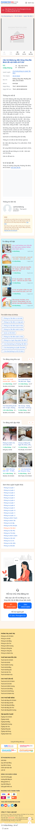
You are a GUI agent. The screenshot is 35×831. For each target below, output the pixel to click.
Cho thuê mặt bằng (8, 698)
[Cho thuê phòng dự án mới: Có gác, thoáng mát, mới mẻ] (10, 396)
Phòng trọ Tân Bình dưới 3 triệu (13, 329)
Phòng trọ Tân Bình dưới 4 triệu (13, 325)
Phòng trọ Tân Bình (10, 528)
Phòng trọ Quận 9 (9, 508)
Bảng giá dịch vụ (5, 781)
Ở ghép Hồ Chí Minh (6, 717)
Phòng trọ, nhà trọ (8, 633)
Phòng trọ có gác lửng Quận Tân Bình (15, 340)
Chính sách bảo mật (6, 767)
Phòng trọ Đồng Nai (6, 648)
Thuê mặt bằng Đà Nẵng (7, 705)
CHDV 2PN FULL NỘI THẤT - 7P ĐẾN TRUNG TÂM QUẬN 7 (9, 470)
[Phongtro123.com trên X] (12, 806)
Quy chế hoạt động (6, 763)
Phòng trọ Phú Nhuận (10, 525)
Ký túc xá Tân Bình (9, 333)
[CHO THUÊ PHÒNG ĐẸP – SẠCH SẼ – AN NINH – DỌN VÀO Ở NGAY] (10, 370)
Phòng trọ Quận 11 (9, 513)
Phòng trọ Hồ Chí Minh (7, 636)
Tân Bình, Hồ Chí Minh (9, 386)
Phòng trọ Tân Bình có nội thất (13, 318)
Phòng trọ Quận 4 (9, 495)
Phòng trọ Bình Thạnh (10, 518)
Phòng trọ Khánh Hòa (7, 653)
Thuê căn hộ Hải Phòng (7, 691)
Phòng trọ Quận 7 (9, 503)
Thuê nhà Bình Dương (7, 665)
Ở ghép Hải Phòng (6, 731)
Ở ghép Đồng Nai (5, 729)
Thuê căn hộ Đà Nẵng (7, 688)
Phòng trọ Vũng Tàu (6, 651)
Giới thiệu (3, 760)
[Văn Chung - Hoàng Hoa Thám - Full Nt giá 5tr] (25, 396)
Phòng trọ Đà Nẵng (6, 641)
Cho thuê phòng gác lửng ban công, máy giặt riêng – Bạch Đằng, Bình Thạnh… (24, 470)
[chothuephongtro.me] (26, 751)
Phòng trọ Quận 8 (9, 505)
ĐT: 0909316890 (11, 605)
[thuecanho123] (9, 751)
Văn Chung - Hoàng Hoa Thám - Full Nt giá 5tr (25, 407)
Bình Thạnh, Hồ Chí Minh (25, 476)
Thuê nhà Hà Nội (5, 662)
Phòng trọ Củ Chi (9, 541)
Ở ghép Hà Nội (5, 719)
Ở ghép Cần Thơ (5, 726)
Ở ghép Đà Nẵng (5, 722)
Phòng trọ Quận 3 (9, 493)
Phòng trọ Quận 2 (9, 490)
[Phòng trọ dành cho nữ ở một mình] (10, 434)
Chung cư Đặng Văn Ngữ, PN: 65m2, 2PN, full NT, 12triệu (24, 444)
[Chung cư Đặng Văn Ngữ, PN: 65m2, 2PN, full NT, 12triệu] (25, 434)
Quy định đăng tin (6, 784)
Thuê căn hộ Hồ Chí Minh (8, 681)
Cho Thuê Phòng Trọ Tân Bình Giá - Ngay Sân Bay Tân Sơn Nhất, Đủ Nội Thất (25, 380)
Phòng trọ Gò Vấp (9, 523)
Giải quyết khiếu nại (6, 786)
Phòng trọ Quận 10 (9, 510)
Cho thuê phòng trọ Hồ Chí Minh (14, 351)
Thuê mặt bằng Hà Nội (7, 703)
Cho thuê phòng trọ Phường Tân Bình (15, 344)
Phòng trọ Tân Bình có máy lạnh (13, 322)
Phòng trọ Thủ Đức (9, 533)
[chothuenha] (26, 746)
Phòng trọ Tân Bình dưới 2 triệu (13, 336)
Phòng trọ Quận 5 (9, 498)
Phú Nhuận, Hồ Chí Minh (25, 450)
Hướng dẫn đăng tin (6, 779)
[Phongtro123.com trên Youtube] (5, 806)
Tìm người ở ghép (7, 714)
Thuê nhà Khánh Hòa (6, 674)
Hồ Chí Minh (16, 76)
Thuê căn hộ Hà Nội (6, 684)
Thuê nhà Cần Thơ (6, 672)
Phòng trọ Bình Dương (7, 646)
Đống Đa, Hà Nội (7, 450)
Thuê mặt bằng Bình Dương (8, 710)
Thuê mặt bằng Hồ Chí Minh (8, 700)
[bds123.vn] (9, 746)
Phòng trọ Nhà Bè (9, 546)
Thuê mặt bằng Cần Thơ (7, 707)
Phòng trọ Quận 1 (9, 488)
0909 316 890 (11, 817)
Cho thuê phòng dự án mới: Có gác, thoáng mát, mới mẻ (10, 407)
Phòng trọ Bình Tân (10, 520)
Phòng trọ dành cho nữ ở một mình (9, 444)
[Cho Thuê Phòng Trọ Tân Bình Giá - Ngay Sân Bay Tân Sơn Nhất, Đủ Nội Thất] (25, 370)
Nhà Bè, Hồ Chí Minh (8, 476)
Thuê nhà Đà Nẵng (6, 667)
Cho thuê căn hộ (7, 679)
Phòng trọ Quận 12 (9, 515)
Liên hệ (3, 770)
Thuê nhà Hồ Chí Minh (7, 660)
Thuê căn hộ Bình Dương (8, 686)
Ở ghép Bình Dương (6, 724)
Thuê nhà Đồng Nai (6, 670)
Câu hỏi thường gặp (6, 777)
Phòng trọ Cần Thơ (6, 643)
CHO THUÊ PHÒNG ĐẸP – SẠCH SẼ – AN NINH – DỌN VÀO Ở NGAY (9, 380)
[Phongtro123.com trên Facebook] (2, 806)
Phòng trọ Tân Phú (9, 530)
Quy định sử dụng (6, 765)
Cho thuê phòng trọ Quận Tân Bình (14, 347)
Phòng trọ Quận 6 (9, 500)
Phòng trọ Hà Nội (5, 638)
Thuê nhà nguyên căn (8, 657)
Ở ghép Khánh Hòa (6, 734)
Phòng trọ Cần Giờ (9, 538)
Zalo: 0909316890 (25, 605)
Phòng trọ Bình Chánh (10, 535)
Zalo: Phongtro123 (18, 615)
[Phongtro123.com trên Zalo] (9, 806)
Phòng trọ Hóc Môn (10, 543)
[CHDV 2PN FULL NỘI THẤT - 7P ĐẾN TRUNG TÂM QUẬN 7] (10, 460)
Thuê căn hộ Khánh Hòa (7, 693)
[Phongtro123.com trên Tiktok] (15, 806)
